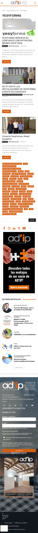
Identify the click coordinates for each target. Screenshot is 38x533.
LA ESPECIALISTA (7, 196)
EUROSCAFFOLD (23, 184)
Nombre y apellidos (9, 416)
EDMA (20, 179)
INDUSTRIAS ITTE (21, 189)
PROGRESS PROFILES (28, 201)
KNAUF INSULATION (25, 194)
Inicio (3, 11)
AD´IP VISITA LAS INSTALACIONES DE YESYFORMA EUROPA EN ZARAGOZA (19, 89)
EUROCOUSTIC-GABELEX (10, 184)
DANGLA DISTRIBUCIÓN (18, 174)
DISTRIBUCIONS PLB (26, 176)
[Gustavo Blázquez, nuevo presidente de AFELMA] (7, 308)
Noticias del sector (20, 305)
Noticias (5, 46)
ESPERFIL (19, 181)
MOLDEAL (6, 199)
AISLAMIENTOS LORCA (9, 166)
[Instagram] (9, 228)
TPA (26, 209)
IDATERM (11, 189)
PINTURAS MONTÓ (8, 201)
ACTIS (25, 163)
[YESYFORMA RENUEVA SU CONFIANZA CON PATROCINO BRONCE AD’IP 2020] (19, 27)
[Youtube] (24, 228)
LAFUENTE (18, 196)
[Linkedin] (14, 228)
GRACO (24, 186)
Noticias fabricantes (13, 11)
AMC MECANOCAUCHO (9, 171)
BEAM (27, 171)
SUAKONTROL (24, 206)
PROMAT (5, 204)
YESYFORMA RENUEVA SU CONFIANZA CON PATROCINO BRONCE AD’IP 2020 (17, 40)
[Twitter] (19, 228)
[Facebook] (4, 228)
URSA (31, 209)
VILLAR (5, 211)
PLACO (18, 201)
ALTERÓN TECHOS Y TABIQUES (11, 169)
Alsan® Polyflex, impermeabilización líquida (24, 360)
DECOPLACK (14, 176)
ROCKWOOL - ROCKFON (25, 204)
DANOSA (30, 174)
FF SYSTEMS (15, 186)
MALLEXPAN (26, 196)
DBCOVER (6, 176)
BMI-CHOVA (6, 174)
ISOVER (29, 191)
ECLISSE (5, 179)
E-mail (4, 423)
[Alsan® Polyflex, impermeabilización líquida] (7, 359)
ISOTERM (22, 191)
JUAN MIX (5, 194)
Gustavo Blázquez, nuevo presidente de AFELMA (24, 309)
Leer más (6, 61)
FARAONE (16, 332)
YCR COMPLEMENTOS (16, 211)
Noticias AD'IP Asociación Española (12, 94)
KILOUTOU (14, 194)
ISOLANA (14, 191)
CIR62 (15, 343)
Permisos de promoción (10, 431)
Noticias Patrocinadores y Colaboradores (22, 356)
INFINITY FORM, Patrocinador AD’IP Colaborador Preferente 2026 (23, 322)
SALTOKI (5, 206)
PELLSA (31, 199)
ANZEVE (20, 171)
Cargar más (18, 367)
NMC (24, 199)
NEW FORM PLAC (16, 199)
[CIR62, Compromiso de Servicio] (7, 346)
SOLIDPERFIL (14, 206)
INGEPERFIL (6, 191)
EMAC (25, 179)
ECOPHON (13, 179)
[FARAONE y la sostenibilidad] (7, 334)
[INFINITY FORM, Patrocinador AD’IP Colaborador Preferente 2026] (7, 320)
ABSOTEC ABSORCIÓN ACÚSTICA (12, 163)
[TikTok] (21, 405)
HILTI (4, 189)
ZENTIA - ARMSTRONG (9, 214)
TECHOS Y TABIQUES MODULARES (12, 209)
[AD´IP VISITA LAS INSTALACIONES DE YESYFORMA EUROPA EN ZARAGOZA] (19, 75)
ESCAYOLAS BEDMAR (9, 181)
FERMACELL (6, 186)
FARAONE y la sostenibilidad (25, 334)
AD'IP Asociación (14, 46)
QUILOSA (13, 204)
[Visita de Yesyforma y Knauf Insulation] (19, 125)
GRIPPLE (30, 186)
